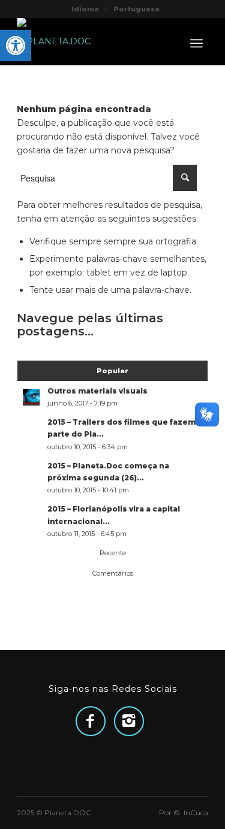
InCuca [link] (196, 812)
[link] (15, 45)
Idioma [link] (85, 9)
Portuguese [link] (136, 9)
